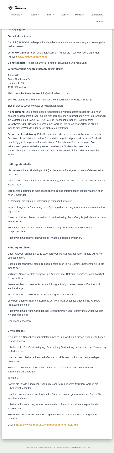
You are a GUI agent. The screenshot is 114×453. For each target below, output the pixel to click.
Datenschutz (97, 14)
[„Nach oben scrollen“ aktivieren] (108, 447)
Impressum (76, 447)
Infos (49, 14)
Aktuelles (16, 14)
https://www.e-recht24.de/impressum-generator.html (47, 424)
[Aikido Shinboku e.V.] (18, 7)
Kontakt (100, 21)
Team (64, 14)
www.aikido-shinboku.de (32, 56)
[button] (21, 14)
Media (78, 14)
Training (33, 14)
